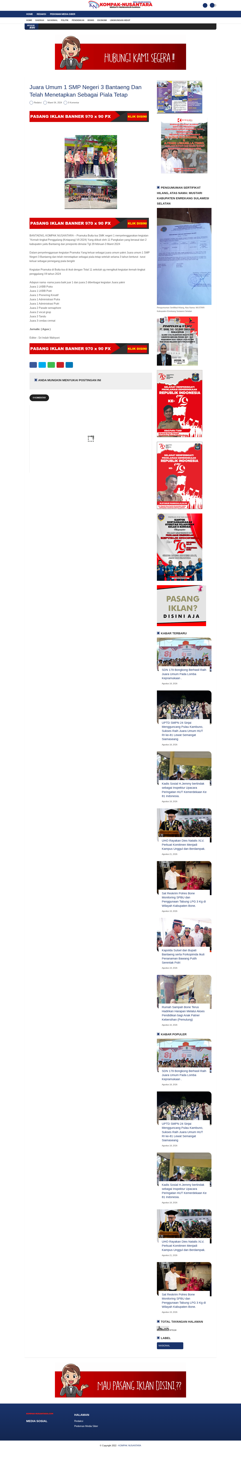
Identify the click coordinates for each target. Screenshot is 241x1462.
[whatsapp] (51, 365)
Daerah (39, 20)
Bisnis (91, 20)
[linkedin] (69, 365)
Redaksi (41, 14)
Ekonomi (102, 20)
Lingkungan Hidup (120, 20)
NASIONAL (164, 1345)
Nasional (52, 20)
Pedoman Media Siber (62, 14)
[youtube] (39, 5)
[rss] (54, 1427)
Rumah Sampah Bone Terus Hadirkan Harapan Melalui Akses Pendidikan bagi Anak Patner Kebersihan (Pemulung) (183, 1013)
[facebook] (26, 5)
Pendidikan (78, 20)
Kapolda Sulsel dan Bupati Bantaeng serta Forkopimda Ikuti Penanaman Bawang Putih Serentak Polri (183, 956)
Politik (65, 20)
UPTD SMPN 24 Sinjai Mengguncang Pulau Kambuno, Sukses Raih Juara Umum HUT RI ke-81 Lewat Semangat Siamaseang (182, 731)
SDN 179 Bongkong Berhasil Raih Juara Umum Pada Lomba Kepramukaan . (184, 674)
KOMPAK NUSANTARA (129, 1445)
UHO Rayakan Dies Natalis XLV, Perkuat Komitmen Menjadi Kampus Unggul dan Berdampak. (183, 844)
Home (29, 14)
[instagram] (34, 5)
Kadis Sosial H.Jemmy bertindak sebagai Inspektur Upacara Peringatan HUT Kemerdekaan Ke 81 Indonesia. (184, 790)
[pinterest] (60, 365)
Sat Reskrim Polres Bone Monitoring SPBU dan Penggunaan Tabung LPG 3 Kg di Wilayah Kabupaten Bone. (184, 899)
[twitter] (30, 5)
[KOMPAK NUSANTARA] (120, 9)
